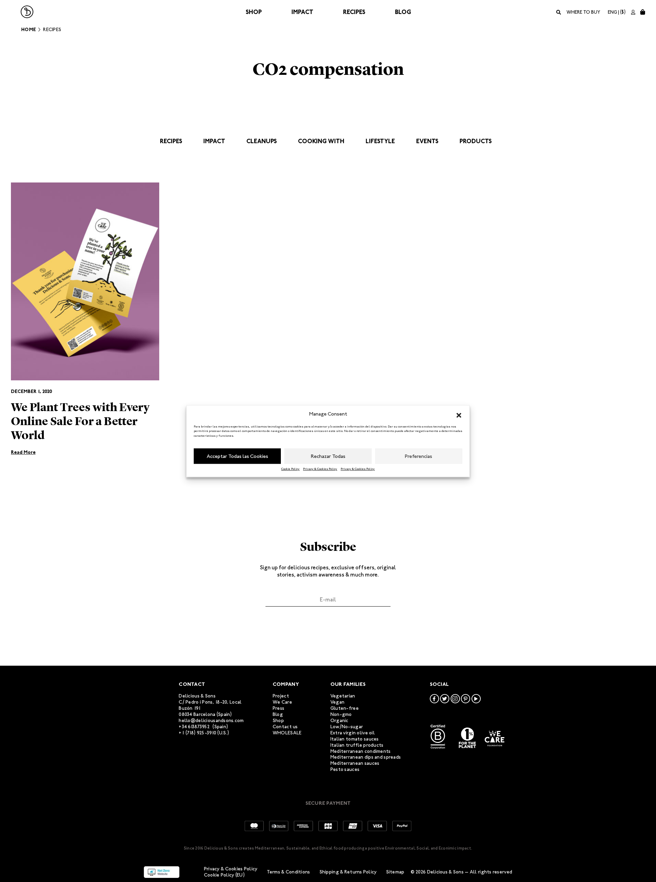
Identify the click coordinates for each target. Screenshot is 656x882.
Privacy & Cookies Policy (320, 469)
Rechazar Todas (328, 456)
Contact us (285, 727)
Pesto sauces (344, 769)
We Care (282, 702)
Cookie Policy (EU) (224, 875)
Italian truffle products (357, 745)
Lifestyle (380, 141)
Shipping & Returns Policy (348, 872)
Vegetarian (342, 696)
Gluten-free (344, 708)
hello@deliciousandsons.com (211, 720)
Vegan (337, 702)
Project (281, 696)
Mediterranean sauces (355, 763)
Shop (254, 12)
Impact (302, 12)
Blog (403, 12)
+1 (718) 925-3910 (197, 733)
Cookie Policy (290, 469)
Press (278, 708)
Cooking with (321, 141)
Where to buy (583, 12)
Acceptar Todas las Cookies (237, 456)
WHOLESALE (287, 733)
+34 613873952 (194, 727)
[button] (458, 414)
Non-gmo (341, 714)
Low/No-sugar (346, 727)
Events (427, 141)
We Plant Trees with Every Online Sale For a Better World (80, 421)
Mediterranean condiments (360, 751)
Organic (339, 720)
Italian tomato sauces (354, 739)
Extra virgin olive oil (352, 733)
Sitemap (395, 872)
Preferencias (418, 456)
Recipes (354, 12)
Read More (23, 452)
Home (28, 29)
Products (476, 141)
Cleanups (261, 141)
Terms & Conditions (288, 872)
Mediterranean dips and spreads (365, 757)
